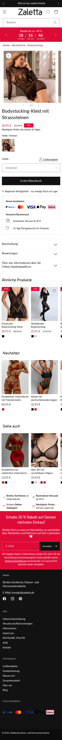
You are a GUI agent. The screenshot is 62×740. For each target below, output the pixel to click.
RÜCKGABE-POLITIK (14, 637)
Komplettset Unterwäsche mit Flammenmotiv (15, 398)
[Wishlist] (48, 12)
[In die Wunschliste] (25, 291)
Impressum (8, 633)
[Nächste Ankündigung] (58, 3)
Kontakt (7, 647)
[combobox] (31, 22)
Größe (5, 158)
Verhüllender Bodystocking (38, 325)
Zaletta (6, 45)
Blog (5, 689)
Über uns (7, 685)
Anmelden (47, 546)
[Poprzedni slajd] (6, 34)
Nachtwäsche (19, 45)
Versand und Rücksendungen (17, 623)
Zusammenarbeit (11, 680)
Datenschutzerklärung (15, 561)
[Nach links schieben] (23, 105)
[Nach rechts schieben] (38, 105)
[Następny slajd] (55, 34)
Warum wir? (9, 675)
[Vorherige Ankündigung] (3, 3)
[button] (4, 12)
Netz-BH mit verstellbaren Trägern (42, 471)
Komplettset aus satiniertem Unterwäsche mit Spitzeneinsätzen (15, 471)
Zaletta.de (14, 733)
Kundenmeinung (11, 670)
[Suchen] (55, 22)
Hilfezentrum (9, 628)
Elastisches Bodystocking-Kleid (12, 325)
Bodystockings (35, 45)
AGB (5, 642)
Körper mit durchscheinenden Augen (44, 398)
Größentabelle (50, 159)
